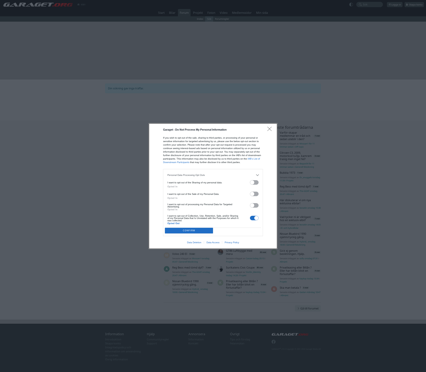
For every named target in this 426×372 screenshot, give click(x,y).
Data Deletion (194, 242)
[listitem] (213, 175)
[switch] (254, 182)
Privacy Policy (232, 242)
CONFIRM (189, 230)
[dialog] (213, 186)
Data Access (213, 242)
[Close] (270, 130)
